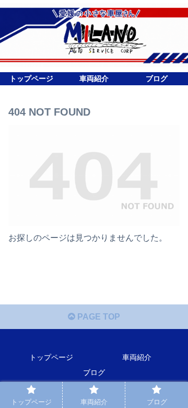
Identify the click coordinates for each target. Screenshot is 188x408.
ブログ (94, 372)
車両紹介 (136, 357)
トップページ (51, 357)
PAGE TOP (97, 316)
